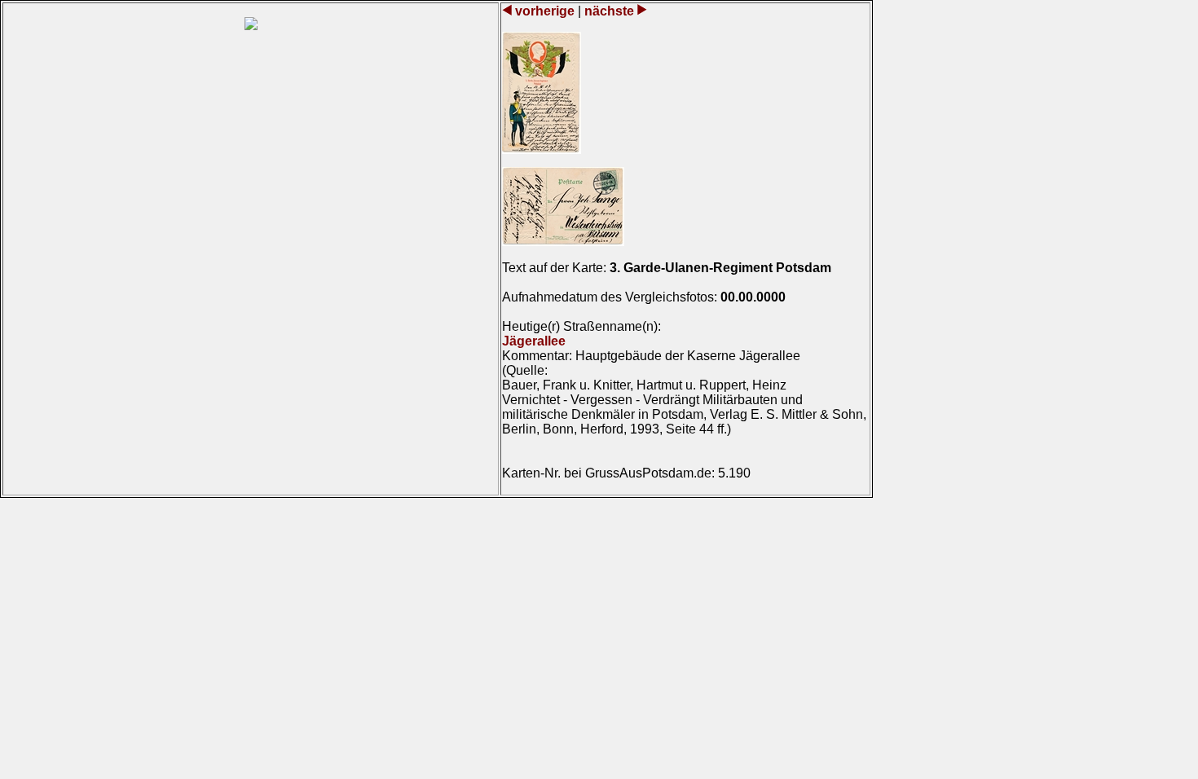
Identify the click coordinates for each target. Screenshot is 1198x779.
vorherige (545, 11)
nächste (609, 11)
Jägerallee (534, 341)
